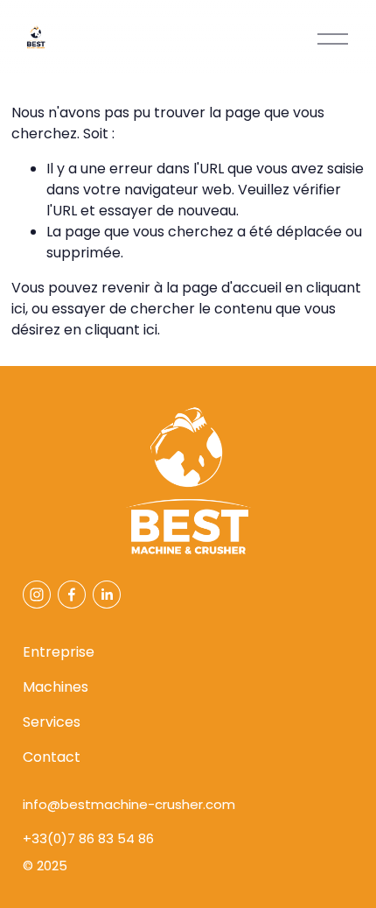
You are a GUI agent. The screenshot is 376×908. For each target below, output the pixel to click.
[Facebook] (72, 595)
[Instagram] (37, 595)
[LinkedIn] (107, 595)
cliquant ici (121, 330)
